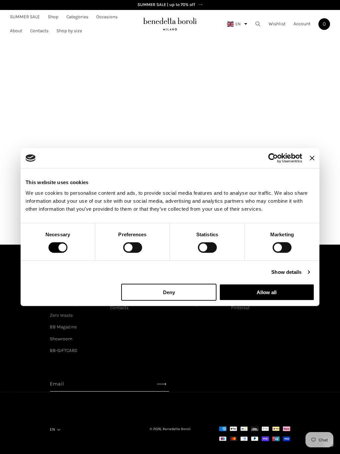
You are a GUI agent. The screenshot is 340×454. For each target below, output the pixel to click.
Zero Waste (61, 315)
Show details (286, 272)
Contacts (119, 307)
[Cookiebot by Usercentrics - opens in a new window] (273, 158)
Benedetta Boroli (177, 429)
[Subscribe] (161, 384)
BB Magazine (63, 327)
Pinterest (240, 307)
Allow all (267, 292)
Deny (169, 292)
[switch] (132, 247)
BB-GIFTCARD (63, 350)
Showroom (61, 339)
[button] (53, 17)
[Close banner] (312, 158)
